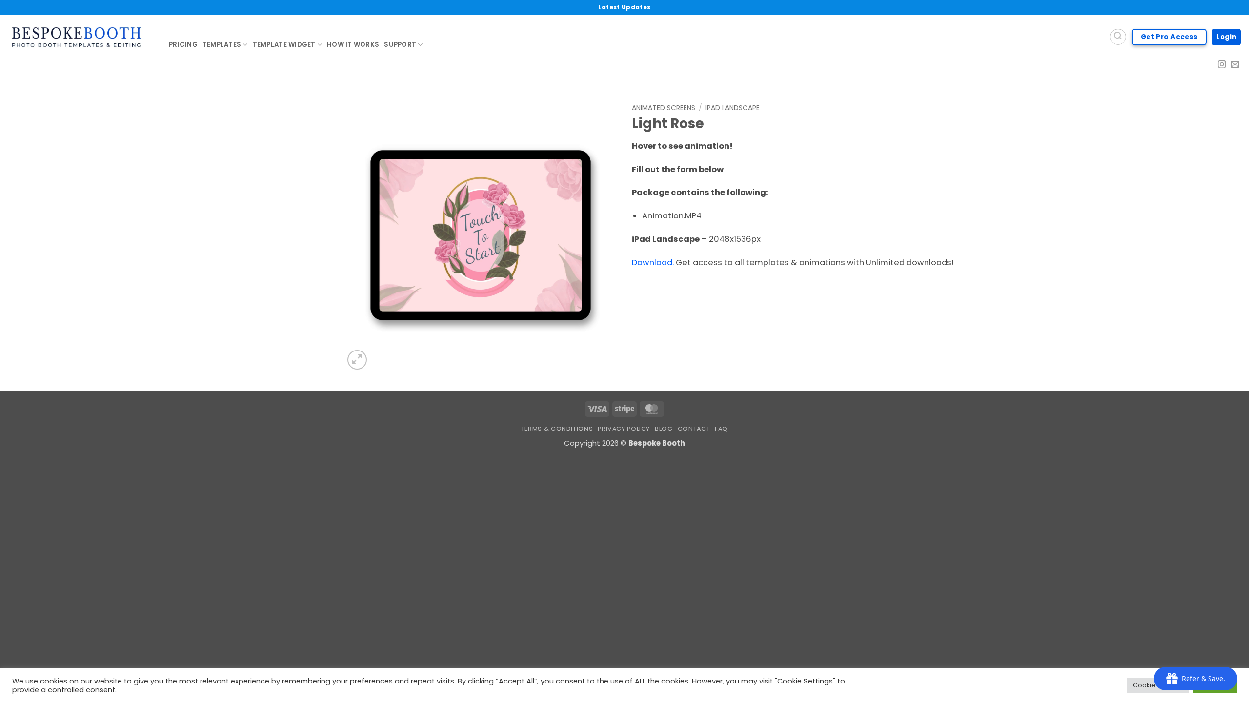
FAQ (721, 429)
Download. (653, 262)
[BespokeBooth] (80, 37)
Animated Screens (663, 108)
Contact (694, 429)
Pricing (183, 44)
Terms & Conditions (557, 429)
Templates (221, 44)
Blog (664, 429)
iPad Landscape (732, 108)
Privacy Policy (624, 429)
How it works (353, 44)
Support (400, 44)
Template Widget (284, 44)
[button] (357, 360)
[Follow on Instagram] (1222, 65)
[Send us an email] (1235, 65)
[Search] (1118, 37)
